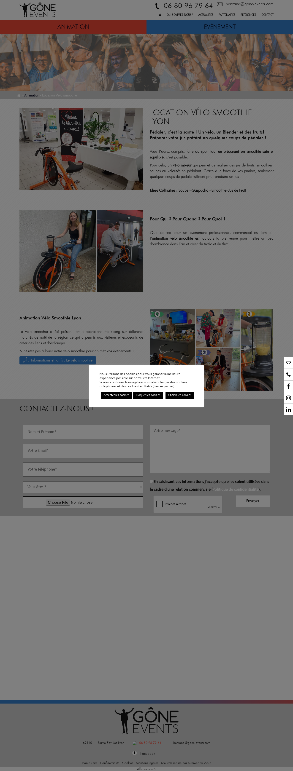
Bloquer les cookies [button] (148, 395)
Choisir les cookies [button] (180, 395)
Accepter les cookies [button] (116, 395)
